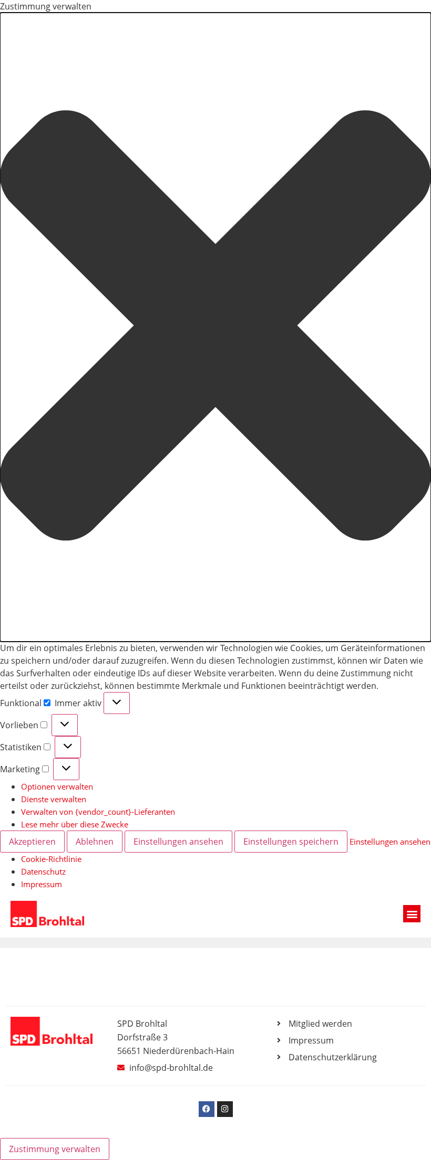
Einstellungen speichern (290, 841)
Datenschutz (43, 871)
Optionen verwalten (57, 786)
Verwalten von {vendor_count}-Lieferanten (98, 811)
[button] (215, 327)
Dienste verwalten (53, 799)
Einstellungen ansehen (178, 841)
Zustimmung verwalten (54, 1149)
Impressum (41, 884)
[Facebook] (206, 1109)
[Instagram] (225, 1109)
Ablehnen (95, 841)
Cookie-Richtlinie (51, 859)
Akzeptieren (32, 841)
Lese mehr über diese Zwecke (74, 824)
